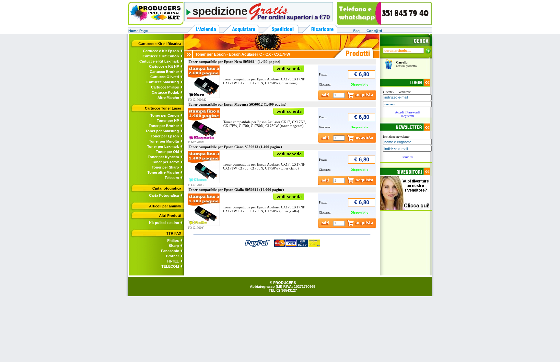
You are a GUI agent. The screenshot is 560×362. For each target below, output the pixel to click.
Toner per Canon (164, 115)
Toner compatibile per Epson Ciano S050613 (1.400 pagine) (235, 147)
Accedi (399, 112)
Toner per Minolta (164, 141)
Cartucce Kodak (165, 92)
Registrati (407, 116)
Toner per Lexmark (163, 146)
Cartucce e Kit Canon (161, 56)
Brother (172, 256)
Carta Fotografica (164, 195)
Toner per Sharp (165, 167)
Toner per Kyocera (163, 157)
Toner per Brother (164, 126)
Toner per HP (168, 121)
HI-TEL (173, 261)
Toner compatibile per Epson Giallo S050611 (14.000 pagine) (236, 190)
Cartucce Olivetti (164, 77)
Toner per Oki (167, 152)
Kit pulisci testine (164, 223)
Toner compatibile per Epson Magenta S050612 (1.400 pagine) (237, 104)
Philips (173, 240)
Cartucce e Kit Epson (161, 51)
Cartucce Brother (164, 72)
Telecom (172, 178)
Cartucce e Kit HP (164, 66)
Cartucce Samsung (162, 82)
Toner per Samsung (162, 131)
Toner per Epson (165, 136)
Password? (413, 112)
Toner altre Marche (163, 172)
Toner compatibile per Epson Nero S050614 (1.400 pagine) (234, 62)
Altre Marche (168, 97)
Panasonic (170, 251)
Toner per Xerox (165, 162)
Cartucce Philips (165, 87)
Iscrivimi (407, 157)
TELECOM (170, 266)
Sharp (174, 246)
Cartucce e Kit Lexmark (159, 61)
